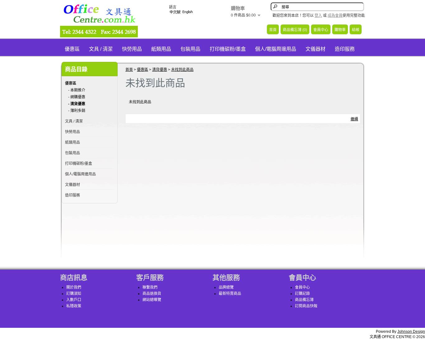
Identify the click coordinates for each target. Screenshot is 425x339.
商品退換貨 (151, 293)
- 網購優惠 (76, 97)
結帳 (355, 30)
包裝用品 (190, 49)
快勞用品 (132, 49)
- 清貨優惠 (76, 104)
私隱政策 (73, 306)
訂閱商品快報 (306, 306)
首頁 (273, 30)
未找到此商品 (182, 69)
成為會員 (335, 15)
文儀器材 (315, 49)
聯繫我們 (149, 287)
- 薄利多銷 (76, 111)
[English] (187, 12)
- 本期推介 (76, 90)
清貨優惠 (159, 69)
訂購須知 (73, 293)
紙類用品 (161, 49)
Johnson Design (411, 331)
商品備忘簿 (304, 300)
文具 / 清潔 (101, 49)
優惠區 (72, 49)
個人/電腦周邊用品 (275, 49)
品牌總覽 (226, 287)
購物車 (340, 30)
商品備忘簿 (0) (295, 30)
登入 (318, 15)
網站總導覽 (151, 300)
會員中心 (320, 30)
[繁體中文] (175, 12)
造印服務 (345, 49)
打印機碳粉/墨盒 (228, 49)
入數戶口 (73, 300)
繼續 (354, 119)
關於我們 (73, 287)
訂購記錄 (302, 293)
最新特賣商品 (230, 293)
